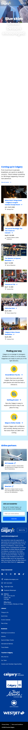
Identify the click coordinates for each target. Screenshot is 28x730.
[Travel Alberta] (14, 693)
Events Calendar (5, 619)
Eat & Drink (4, 616)
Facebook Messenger (10, 590)
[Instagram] (11, 574)
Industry (3, 636)
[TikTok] (23, 574)
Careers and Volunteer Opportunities (11, 664)
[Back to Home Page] (8, 530)
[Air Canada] (14, 703)
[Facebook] (2, 574)
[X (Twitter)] (6, 574)
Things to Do (4, 612)
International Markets (7, 643)
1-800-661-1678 (8, 586)
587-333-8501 (8, 583)
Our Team (4, 660)
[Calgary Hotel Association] (14, 674)
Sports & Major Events (7, 640)
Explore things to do (19, 137)
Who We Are (4, 656)
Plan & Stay (4, 623)
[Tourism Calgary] (6, 3)
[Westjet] (14, 713)
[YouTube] (19, 574)
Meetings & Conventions (8, 632)
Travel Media (4, 647)
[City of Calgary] (14, 684)
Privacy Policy (5, 724)
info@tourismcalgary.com (11, 579)
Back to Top (22, 530)
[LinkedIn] (15, 574)
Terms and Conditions (17, 724)
